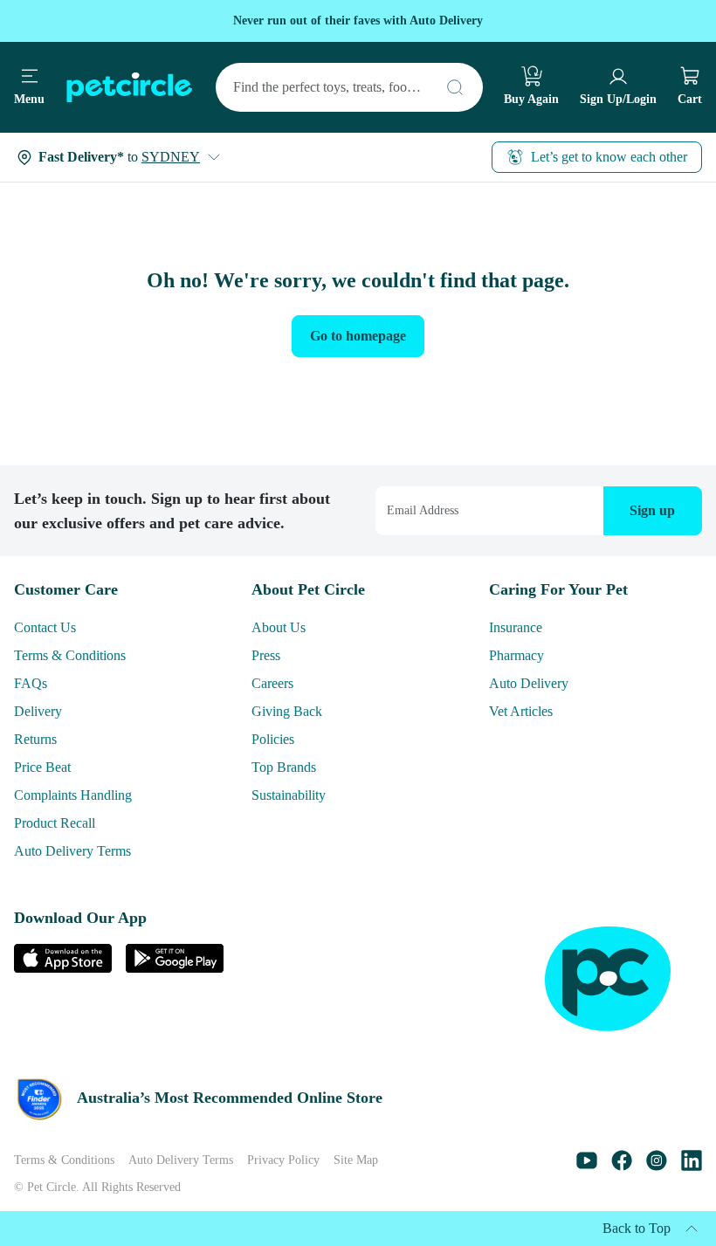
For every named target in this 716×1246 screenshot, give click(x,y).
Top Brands (290, 767)
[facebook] (621, 1166)
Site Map (408, 1160)
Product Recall (64, 823)
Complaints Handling (85, 795)
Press (270, 655)
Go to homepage (358, 336)
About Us (282, 627)
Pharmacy (525, 655)
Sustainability (296, 795)
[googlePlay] (175, 968)
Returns (40, 739)
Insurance (523, 627)
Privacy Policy (327, 1160)
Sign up (652, 498)
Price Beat (49, 767)
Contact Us (53, 627)
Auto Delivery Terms (84, 851)
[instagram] (656, 1166)
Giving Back (291, 711)
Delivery (42, 711)
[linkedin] (691, 1166)
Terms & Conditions (81, 655)
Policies (276, 739)
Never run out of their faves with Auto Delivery (358, 20)
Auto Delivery (535, 683)
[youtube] (586, 1166)
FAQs (32, 683)
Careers (279, 683)
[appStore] (63, 968)
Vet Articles (529, 711)
